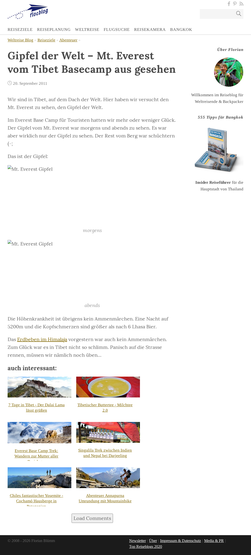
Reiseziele (46, 40)
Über (153, 541)
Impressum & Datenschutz (180, 541)
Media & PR (214, 541)
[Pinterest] (235, 3)
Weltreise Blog (20, 40)
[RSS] (240, 3)
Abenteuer (68, 40)
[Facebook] (229, 3)
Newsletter (137, 541)
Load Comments (92, 518)
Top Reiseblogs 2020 (145, 546)
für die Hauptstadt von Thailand (219, 153)
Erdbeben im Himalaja (42, 339)
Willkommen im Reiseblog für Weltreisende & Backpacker (217, 75)
